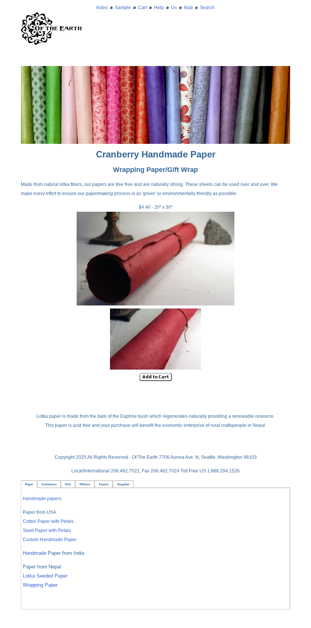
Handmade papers (42, 498)
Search (207, 7)
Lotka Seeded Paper (45, 576)
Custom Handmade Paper (50, 539)
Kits (68, 484)
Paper (29, 484)
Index (102, 7)
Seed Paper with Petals (47, 530)
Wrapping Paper (40, 585)
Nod (188, 7)
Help (159, 7)
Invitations (49, 484)
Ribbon (85, 484)
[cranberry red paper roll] (155, 304)
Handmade (35, 553)
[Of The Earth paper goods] (155, 70)
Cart (142, 7)
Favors (103, 484)
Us (174, 7)
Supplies (123, 484)
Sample (123, 7)
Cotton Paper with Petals (48, 521)
